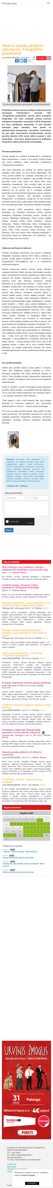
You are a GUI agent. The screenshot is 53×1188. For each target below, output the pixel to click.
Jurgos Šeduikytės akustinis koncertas (18, 857)
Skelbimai (11, 1167)
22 (40, 831)
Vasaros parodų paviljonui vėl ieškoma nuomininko (21, 753)
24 (6, 835)
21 (33, 831)
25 (13, 835)
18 (13, 831)
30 (46, 835)
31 (6, 839)
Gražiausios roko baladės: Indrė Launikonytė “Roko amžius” (23, 864)
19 (20, 831)
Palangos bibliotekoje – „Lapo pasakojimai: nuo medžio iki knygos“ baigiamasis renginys (26, 604)
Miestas (23, 572)
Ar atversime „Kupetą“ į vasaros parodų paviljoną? (22, 780)
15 (40, 828)
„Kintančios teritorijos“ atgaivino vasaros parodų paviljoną (26, 706)
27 (26, 835)
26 (20, 835)
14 (33, 828)
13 (26, 828)
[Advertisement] (26, 24)
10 (6, 828)
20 (26, 831)
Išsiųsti (9, 530)
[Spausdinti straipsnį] (29, 60)
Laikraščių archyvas (17, 1169)
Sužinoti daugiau (28, 1175)
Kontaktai (11, 1164)
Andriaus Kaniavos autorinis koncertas (18, 872)
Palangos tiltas (9, 3)
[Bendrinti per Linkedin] (25, 60)
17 (6, 831)
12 (20, 828)
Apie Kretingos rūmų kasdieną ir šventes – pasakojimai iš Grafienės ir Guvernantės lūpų (25, 568)
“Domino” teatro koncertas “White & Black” (20, 851)
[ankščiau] (4, 813)
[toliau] (48, 813)
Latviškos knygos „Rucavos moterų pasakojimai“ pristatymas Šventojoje (20, 586)
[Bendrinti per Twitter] (21, 60)
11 (13, 828)
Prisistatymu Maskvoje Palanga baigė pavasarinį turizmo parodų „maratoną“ (23, 731)
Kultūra (45, 608)
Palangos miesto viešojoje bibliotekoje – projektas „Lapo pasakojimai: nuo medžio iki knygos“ (24, 632)
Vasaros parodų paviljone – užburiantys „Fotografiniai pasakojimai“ (22, 654)
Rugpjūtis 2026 (26, 813)
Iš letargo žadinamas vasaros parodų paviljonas (26, 682)
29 (40, 835)
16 (46, 828)
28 (33, 835)
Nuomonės (6, 687)
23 (46, 831)
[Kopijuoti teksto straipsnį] (34, 58)
